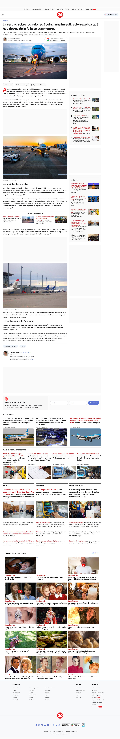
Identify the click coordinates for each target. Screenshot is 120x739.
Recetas (47, 697)
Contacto (94, 690)
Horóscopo (15, 695)
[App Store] (66, 725)
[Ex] (42, 725)
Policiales (15, 697)
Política (6, 486)
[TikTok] (50, 725)
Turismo (47, 699)
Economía (40, 486)
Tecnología (15, 699)
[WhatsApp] (53, 725)
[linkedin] (25, 352)
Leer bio (32, 359)
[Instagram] (39, 725)
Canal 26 (78, 688)
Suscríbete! (93, 403)
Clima (14, 690)
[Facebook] (36, 725)
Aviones (23, 346)
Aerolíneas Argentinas (10, 346)
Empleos (94, 704)
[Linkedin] (48, 725)
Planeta (47, 695)
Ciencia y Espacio (50, 688)
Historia (47, 692)
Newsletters (97, 707)
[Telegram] (56, 725)
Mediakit (96, 697)
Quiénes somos (96, 688)
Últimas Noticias (17, 688)
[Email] (30, 352)
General (5, 21)
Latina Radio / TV (80, 690)
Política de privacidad (97, 695)
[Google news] (59, 725)
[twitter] (23, 352)
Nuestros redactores (97, 702)
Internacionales (76, 486)
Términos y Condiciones (56, 731)
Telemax (78, 695)
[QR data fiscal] (83, 726)
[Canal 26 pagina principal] (60, 17)
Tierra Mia (78, 692)
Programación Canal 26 (98, 699)
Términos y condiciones (98, 692)
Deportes (31, 690)
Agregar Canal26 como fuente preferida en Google (57, 39)
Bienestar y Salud (33, 688)
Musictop (78, 697)
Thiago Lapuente (15, 38)
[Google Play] (76, 725)
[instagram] (28, 352)
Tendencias (32, 699)
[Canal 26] (60, 715)
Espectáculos (16, 692)
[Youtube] (45, 725)
